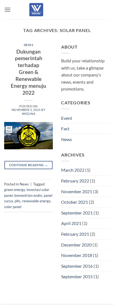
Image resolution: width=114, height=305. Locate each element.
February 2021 (75, 234)
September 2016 (77, 266)
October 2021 (74, 202)
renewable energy (36, 201)
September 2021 (77, 212)
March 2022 (72, 170)
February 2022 (75, 180)
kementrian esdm (28, 195)
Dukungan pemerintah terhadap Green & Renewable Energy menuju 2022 (28, 72)
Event (66, 118)
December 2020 (76, 244)
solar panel (12, 207)
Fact (65, 128)
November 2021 (76, 191)
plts (17, 201)
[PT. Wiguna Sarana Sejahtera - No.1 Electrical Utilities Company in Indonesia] (36, 9)
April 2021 (71, 223)
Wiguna (28, 113)
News (28, 45)
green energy (14, 189)
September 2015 (77, 276)
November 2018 (76, 255)
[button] (7, 9)
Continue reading (28, 165)
